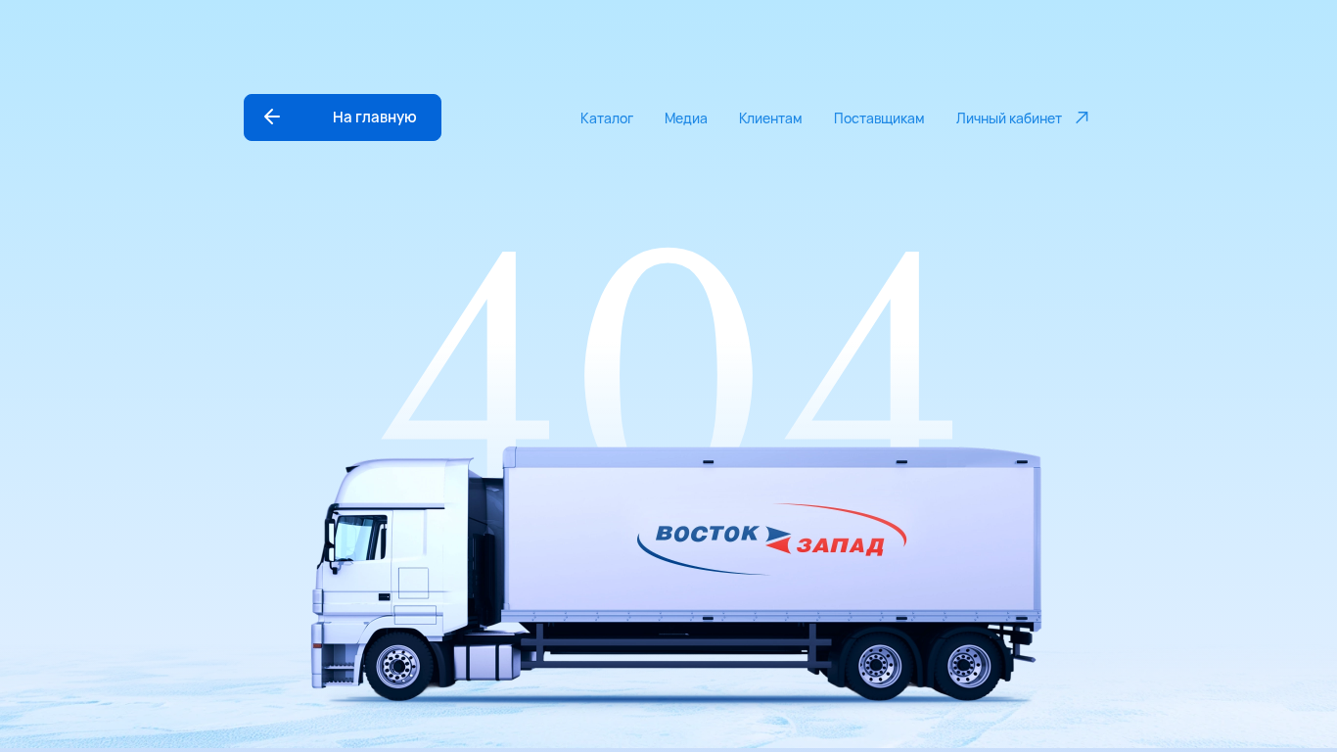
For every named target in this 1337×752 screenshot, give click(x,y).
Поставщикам (879, 118)
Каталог (606, 118)
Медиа (686, 118)
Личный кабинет (1009, 118)
